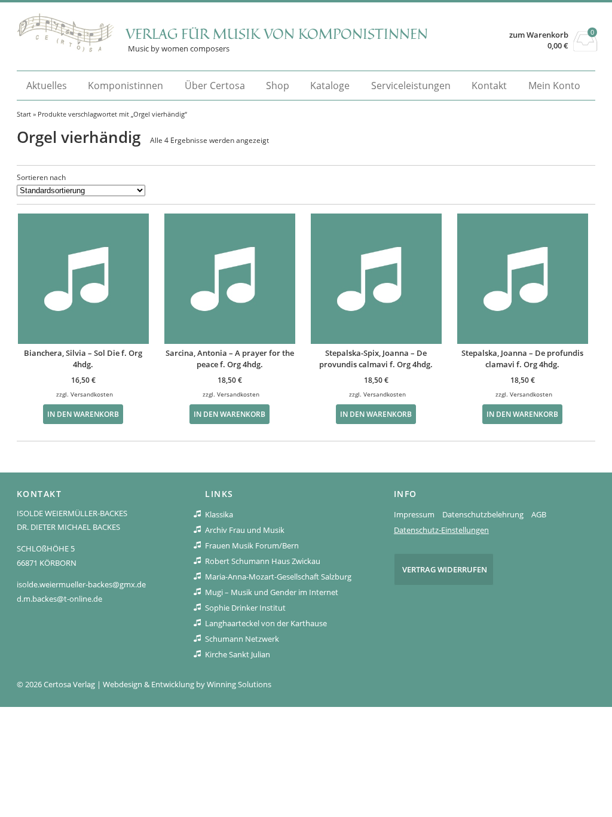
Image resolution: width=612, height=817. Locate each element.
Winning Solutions (239, 684)
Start (24, 113)
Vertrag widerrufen (444, 569)
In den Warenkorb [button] (83, 414)
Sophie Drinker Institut (245, 607)
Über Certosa (215, 85)
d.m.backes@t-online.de (59, 598)
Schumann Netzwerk (242, 638)
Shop (277, 85)
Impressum (414, 514)
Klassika (219, 514)
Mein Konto (554, 85)
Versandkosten (92, 394)
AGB (538, 514)
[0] (585, 47)
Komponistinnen (125, 85)
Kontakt (489, 85)
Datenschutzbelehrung (483, 514)
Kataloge (330, 85)
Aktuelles (46, 85)
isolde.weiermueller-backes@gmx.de (81, 584)
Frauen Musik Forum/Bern (252, 545)
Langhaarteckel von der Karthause (266, 623)
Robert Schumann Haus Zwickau (262, 561)
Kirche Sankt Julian (237, 654)
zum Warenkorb (538, 35)
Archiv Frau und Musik (244, 530)
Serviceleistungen (411, 85)
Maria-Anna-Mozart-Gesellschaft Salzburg (278, 576)
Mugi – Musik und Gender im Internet (271, 592)
